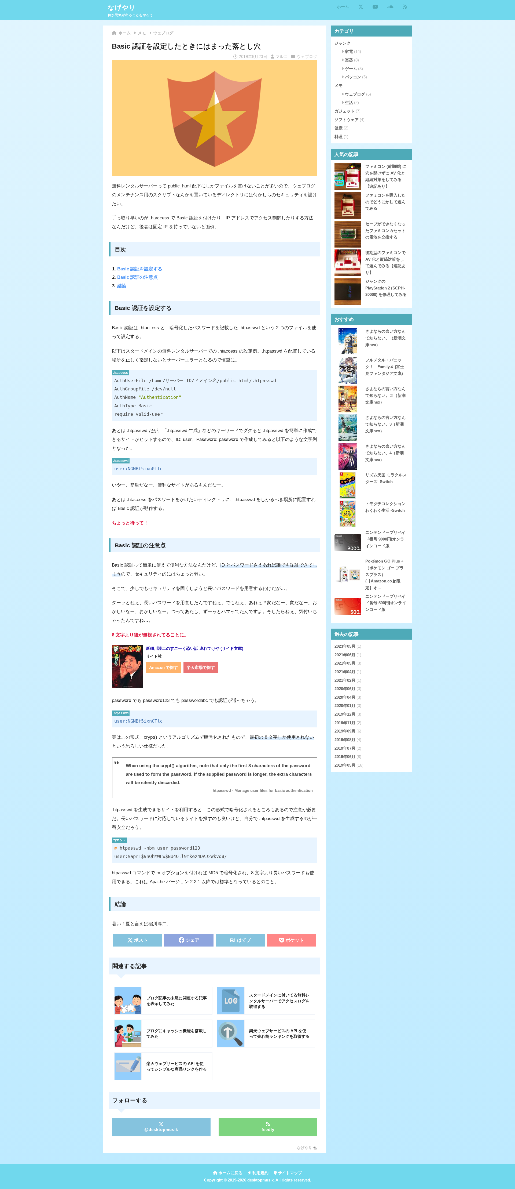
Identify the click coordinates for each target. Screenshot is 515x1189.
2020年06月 (344, 688)
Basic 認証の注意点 (137, 277)
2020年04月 (344, 697)
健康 (338, 128)
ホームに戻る (229, 1173)
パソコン (353, 77)
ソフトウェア (346, 119)
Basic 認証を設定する (139, 268)
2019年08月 (344, 739)
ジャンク (342, 43)
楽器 (349, 60)
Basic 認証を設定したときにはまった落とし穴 (186, 46)
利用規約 (259, 1173)
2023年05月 (344, 646)
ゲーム (351, 68)
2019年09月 (344, 731)
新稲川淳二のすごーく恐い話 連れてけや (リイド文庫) (194, 648)
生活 (349, 102)
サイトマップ (289, 1173)
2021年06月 (344, 655)
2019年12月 (344, 714)
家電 (349, 51)
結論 (121, 285)
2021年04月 (344, 671)
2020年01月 (344, 705)
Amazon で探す (163, 667)
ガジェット (344, 111)
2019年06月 (344, 756)
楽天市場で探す (201, 667)
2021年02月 (344, 680)
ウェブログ (307, 56)
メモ (338, 85)
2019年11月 (344, 722)
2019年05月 (344, 765)
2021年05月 (344, 663)
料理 (338, 136)
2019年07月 (344, 748)
